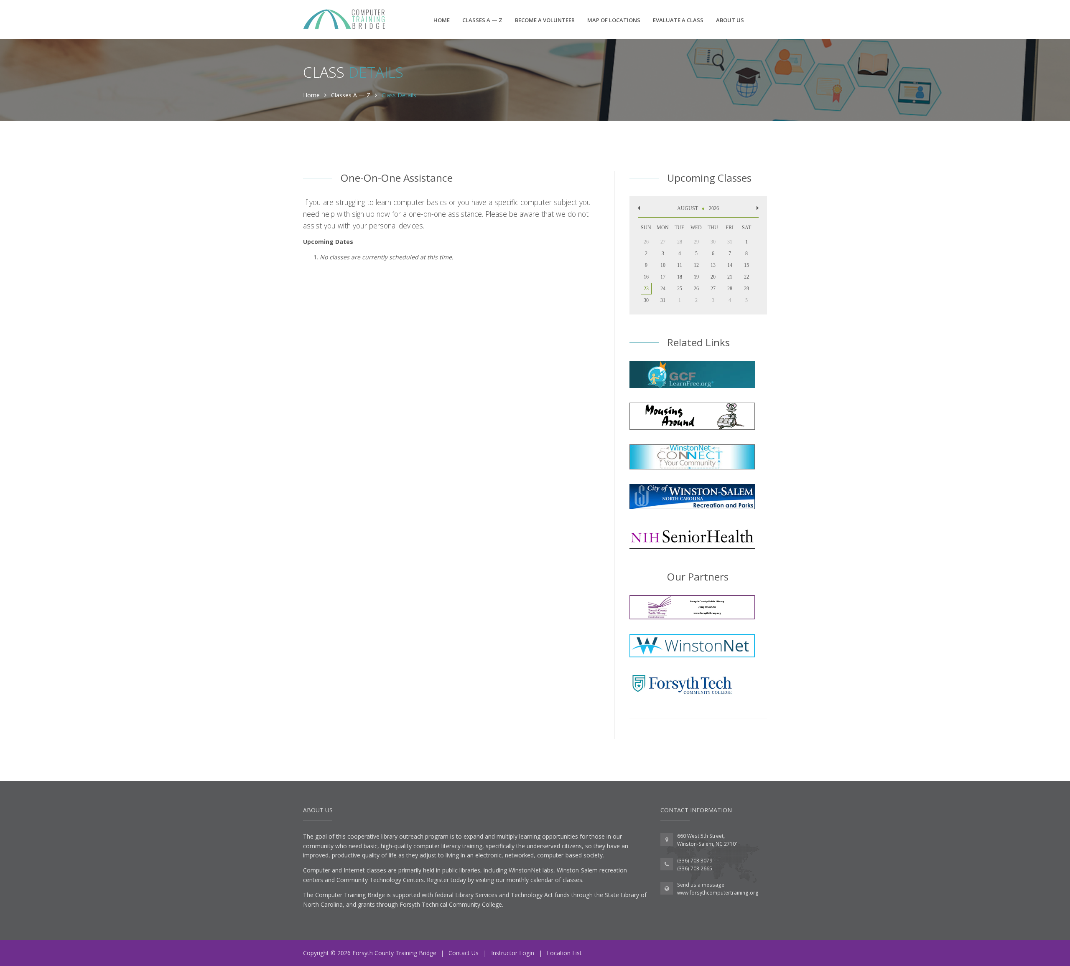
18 (679, 277)
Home (441, 20)
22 (746, 277)
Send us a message (700, 884)
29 (746, 289)
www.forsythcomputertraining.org (718, 892)
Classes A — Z (482, 20)
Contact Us (463, 953)
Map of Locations (613, 20)
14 (729, 265)
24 (662, 289)
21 (729, 277)
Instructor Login (512, 953)
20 (713, 277)
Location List (564, 953)
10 (662, 265)
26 (696, 289)
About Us (730, 20)
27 (713, 289)
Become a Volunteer (545, 20)
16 (646, 277)
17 (662, 277)
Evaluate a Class (678, 20)
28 (729, 289)
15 (746, 265)
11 (679, 265)
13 (713, 265)
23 (646, 289)
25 (679, 289)
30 (646, 300)
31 (662, 300)
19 (696, 277)
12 (696, 265)
